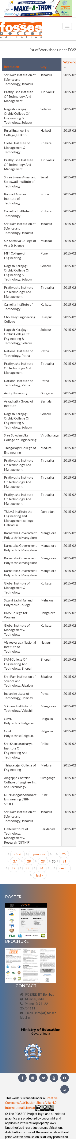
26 (64, 854)
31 (64, 861)
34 (41, 868)
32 (13, 868)
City (43, 67)
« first (18, 854)
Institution (11, 67)
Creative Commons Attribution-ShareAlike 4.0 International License (31, 1102)
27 (15, 861)
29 (43, 861)
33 (27, 868)
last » (39, 875)
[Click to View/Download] (26, 920)
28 (29, 861)
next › (64, 868)
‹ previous (39, 854)
